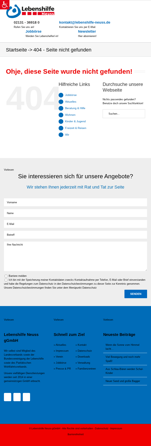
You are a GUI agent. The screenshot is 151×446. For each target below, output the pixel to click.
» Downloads (83, 356)
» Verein (58, 356)
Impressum (116, 428)
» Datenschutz (84, 350)
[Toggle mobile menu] (143, 6)
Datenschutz (101, 428)
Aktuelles (70, 101)
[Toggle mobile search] (136, 6)
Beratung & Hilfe (75, 108)
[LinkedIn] (26, 397)
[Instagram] (17, 397)
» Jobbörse (60, 362)
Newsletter (87, 31)
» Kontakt (81, 344)
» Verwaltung (83, 362)
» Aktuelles (60, 344)
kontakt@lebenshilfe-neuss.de (84, 22)
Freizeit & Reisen (75, 128)
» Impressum (61, 350)
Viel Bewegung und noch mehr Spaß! (123, 358)
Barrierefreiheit (76, 434)
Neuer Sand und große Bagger (123, 381)
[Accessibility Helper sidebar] (4, 4)
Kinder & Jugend (75, 121)
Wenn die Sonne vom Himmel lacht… (122, 346)
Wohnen (70, 114)
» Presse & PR (62, 368)
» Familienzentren (86, 368)
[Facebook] (7, 397)
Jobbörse (33, 31)
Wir (67, 134)
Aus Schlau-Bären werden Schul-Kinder (124, 371)
